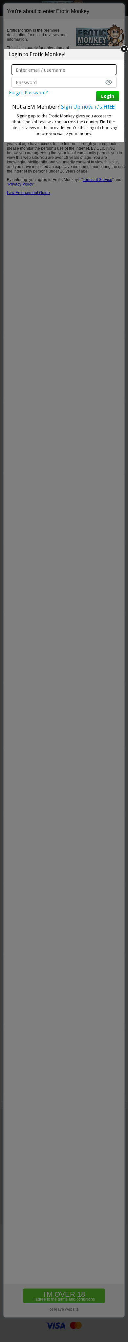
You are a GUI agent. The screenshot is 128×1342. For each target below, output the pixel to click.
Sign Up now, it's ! (88, 106)
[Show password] (108, 82)
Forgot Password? (28, 92)
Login (107, 96)
